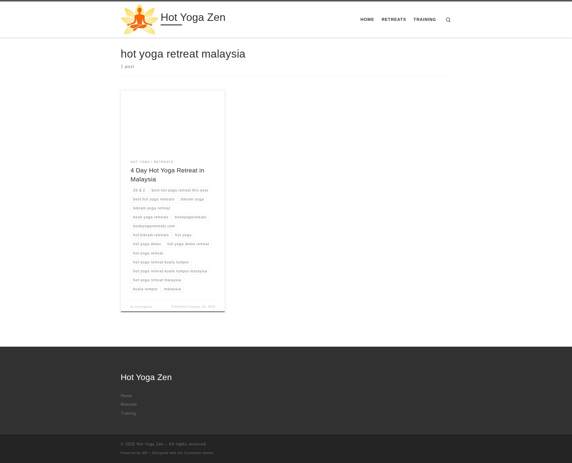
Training (128, 413)
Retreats (129, 404)
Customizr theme (198, 453)
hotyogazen (144, 306)
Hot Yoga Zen (150, 444)
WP (145, 453)
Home (126, 395)
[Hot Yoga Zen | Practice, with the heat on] (139, 19)
